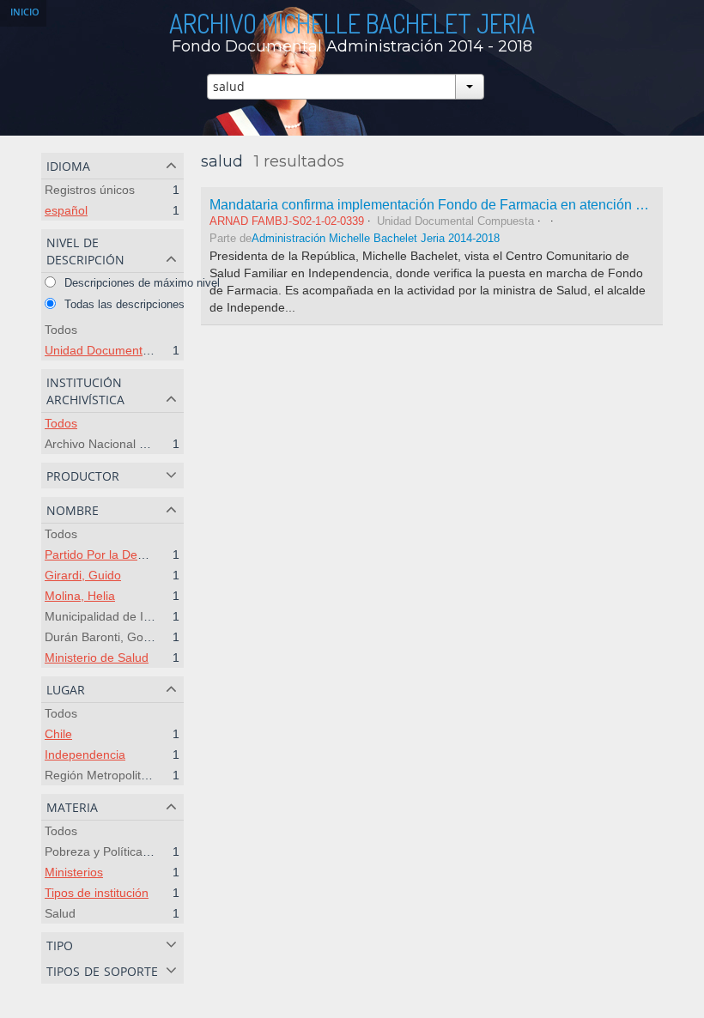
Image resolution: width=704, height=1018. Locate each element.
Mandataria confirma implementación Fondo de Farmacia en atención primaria (447, 204)
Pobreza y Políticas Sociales (121, 851)
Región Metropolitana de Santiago (137, 775)
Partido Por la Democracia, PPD (131, 554)
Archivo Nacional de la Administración (146, 444)
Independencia (85, 754)
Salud (60, 913)
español (66, 210)
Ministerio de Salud (97, 657)
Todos (61, 329)
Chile (58, 734)
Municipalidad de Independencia (133, 616)
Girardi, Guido (83, 575)
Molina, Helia (80, 596)
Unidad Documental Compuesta (131, 350)
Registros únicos (90, 190)
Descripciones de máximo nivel (140, 282)
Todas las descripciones (123, 304)
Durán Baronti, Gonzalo (109, 637)
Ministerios (74, 872)
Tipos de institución (97, 893)
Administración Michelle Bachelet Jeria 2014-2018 (376, 239)
